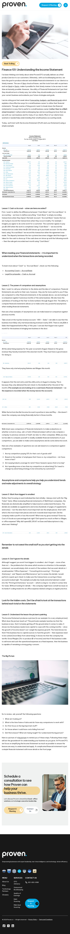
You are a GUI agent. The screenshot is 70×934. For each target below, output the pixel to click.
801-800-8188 (33, 882)
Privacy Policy (32, 919)
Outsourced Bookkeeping (18, 889)
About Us (5, 882)
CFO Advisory (17, 883)
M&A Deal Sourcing (17, 906)
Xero (24, 83)
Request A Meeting (49, 5)
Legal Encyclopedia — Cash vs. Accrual (20, 274)
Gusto (16, 86)
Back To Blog (9, 64)
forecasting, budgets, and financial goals (46, 100)
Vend (10, 86)
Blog (3, 885)
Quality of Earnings (17, 894)
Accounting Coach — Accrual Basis (18, 271)
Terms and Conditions (45, 919)
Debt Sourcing (17, 900)
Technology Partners (6, 890)
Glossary (5, 895)
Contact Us (30, 810)
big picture (22, 738)
